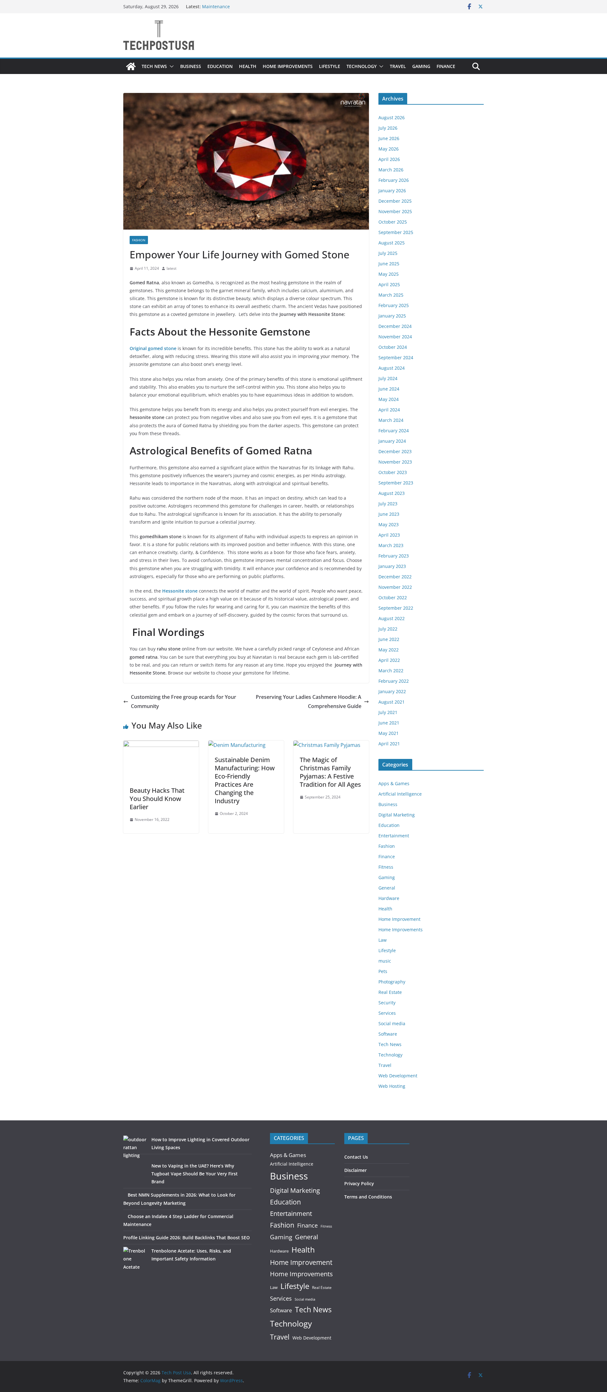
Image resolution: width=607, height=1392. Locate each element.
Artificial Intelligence (400, 794)
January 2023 (392, 566)
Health (247, 66)
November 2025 (395, 211)
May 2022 (388, 650)
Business (190, 66)
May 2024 (388, 399)
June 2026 (388, 138)
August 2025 (391, 243)
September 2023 (395, 483)
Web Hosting (391, 1086)
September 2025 (395, 232)
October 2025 (392, 222)
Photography (391, 982)
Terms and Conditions (368, 1197)
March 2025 (390, 295)
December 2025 (395, 201)
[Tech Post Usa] (130, 66)
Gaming (421, 66)
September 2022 (395, 608)
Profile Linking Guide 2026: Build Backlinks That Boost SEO (186, 1238)
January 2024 (392, 441)
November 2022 (395, 587)
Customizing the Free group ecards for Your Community (183, 701)
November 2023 (395, 462)
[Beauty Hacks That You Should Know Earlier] (161, 745)
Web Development (397, 1076)
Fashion (138, 240)
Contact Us (356, 1157)
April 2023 (389, 535)
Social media (391, 1023)
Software (387, 1034)
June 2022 (388, 639)
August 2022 (391, 618)
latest (171, 268)
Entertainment (393, 836)
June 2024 (388, 389)
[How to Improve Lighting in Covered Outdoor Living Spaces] (135, 1147)
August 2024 (391, 368)
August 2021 (391, 702)
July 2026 (387, 128)
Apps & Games (393, 783)
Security (386, 1003)
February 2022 (393, 681)
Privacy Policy (359, 1183)
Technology (361, 66)
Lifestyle (329, 66)
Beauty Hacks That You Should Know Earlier (157, 798)
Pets (382, 971)
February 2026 (393, 180)
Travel (398, 66)
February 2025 (393, 305)
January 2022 (392, 691)
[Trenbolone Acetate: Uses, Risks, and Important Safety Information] (135, 1259)
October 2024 (392, 347)
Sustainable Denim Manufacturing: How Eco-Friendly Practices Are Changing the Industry (245, 780)
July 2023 (387, 504)
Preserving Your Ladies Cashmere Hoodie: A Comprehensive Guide (308, 701)
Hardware (388, 898)
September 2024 (395, 357)
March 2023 (390, 545)
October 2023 (392, 472)
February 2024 (393, 431)
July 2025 (387, 253)
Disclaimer (355, 1170)
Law (382, 940)
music (384, 961)
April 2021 (389, 744)
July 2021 (387, 712)
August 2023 (391, 493)
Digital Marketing (396, 815)
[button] (170, 66)
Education (220, 66)
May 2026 (388, 149)
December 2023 (395, 451)
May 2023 (388, 524)
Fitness (385, 867)
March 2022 (390, 671)
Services (387, 1013)
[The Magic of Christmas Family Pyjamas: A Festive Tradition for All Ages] (326, 745)
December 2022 (395, 577)
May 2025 (388, 274)
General (386, 888)
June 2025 (388, 264)
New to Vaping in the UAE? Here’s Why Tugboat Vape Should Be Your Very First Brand (194, 1174)
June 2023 (388, 514)
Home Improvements (288, 66)
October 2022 (392, 597)
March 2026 (390, 170)
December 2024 (395, 326)
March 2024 (390, 420)
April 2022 (389, 660)
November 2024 (395, 337)
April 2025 (389, 284)
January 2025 (392, 316)
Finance (446, 66)
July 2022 (387, 629)
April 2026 (389, 159)
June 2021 (388, 723)
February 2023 (393, 556)
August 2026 (391, 117)
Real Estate (390, 992)
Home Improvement (399, 919)
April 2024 (389, 410)
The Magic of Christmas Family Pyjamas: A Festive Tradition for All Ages (330, 772)
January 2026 (392, 191)
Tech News (154, 66)
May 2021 (388, 733)
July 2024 (387, 378)
